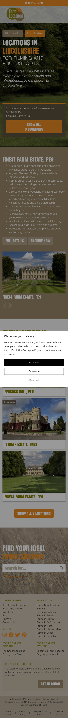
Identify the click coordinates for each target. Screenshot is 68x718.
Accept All (34, 362)
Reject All (34, 380)
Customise (34, 371)
